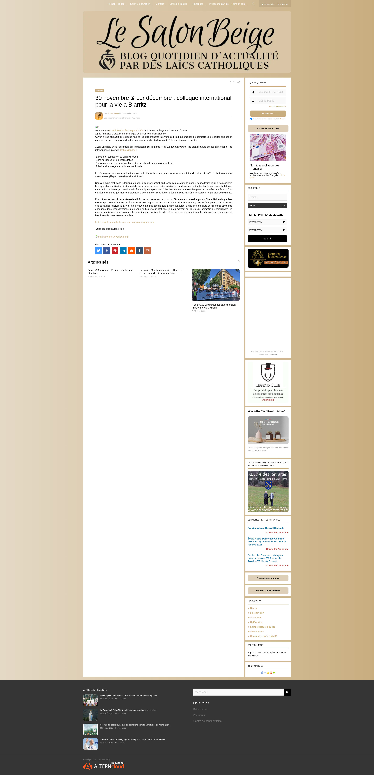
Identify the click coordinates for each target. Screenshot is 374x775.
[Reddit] (131, 250)
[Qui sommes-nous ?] (262, 673)
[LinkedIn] (123, 250)
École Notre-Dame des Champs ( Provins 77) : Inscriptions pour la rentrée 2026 (267, 541)
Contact (160, 4)
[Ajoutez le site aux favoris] (268, 673)
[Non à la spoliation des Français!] (268, 160)
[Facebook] (106, 250)
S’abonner (256, 617)
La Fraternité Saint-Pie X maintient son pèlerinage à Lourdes (128, 710)
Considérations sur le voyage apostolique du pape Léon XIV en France (133, 739)
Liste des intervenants (106, 222)
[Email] (147, 250)
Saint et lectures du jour (263, 627)
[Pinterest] (115, 250)
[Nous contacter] (265, 673)
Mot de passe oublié (277, 107)
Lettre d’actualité (178, 4)
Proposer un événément (268, 590)
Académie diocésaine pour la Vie (126, 130)
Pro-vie (99, 90)
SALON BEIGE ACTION (268, 128)
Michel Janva (113, 114)
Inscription (124, 222)
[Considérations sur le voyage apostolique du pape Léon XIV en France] (90, 749)
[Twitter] (98, 250)
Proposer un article (219, 4)
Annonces (198, 4)
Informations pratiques (142, 222)
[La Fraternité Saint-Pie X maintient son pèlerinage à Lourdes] (90, 719)
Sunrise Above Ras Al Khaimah (266, 528)
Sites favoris (257, 631)
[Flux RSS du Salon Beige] (271, 673)
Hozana (275, 354)
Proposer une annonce (268, 578)
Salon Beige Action (140, 4)
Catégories (256, 622)
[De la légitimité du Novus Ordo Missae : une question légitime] (90, 705)
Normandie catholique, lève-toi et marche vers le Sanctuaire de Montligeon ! (135, 725)
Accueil (111, 4)
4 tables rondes (127, 150)
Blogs (121, 4)
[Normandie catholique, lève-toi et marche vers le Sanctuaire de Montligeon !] (90, 734)
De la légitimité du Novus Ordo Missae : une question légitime (128, 695)
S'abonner (199, 715)
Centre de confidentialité (263, 636)
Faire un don (257, 613)
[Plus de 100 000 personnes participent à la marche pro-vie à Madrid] (216, 300)
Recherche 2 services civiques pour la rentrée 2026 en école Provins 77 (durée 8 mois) (265, 558)
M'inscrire (282, 119)
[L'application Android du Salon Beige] (274, 673)
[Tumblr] (139, 250)
